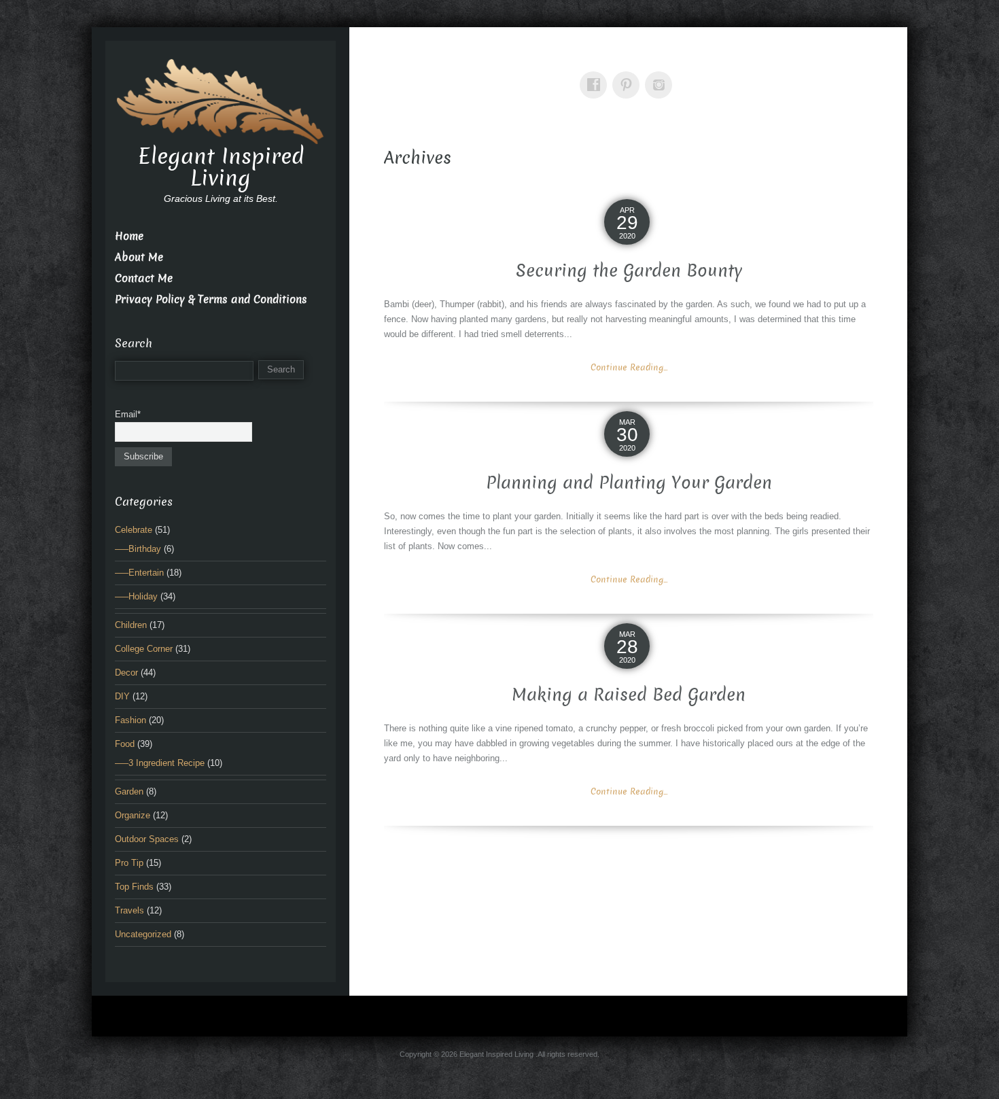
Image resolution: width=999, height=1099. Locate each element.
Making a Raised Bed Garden (629, 695)
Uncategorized (143, 934)
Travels (129, 910)
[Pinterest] (628, 75)
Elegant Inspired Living (221, 167)
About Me (139, 257)
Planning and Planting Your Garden (629, 483)
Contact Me (144, 278)
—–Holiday (136, 596)
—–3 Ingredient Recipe (160, 763)
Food (125, 744)
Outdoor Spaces (147, 839)
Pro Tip (129, 863)
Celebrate (133, 530)
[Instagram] (661, 75)
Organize (132, 815)
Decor (126, 672)
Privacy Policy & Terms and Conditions (211, 299)
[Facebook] (596, 75)
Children (131, 625)
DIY (122, 696)
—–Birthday (138, 549)
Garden (129, 791)
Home (129, 236)
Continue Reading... (629, 367)
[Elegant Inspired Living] (220, 100)
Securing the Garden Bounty (629, 271)
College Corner (144, 649)
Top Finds (134, 887)
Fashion (130, 720)
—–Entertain (139, 573)
